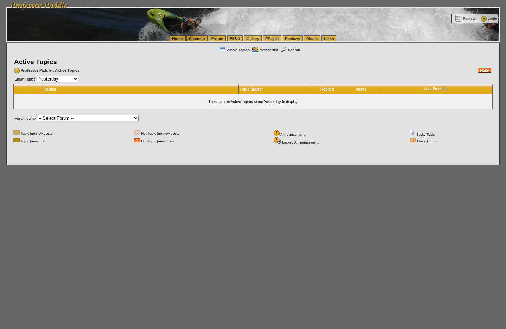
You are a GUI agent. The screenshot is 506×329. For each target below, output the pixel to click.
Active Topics (238, 50)
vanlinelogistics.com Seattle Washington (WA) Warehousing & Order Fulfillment (198, 3)
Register (470, 18)
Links (329, 38)
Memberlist (269, 50)
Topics (50, 89)
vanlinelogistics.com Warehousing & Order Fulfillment (426, 3)
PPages (272, 38)
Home (177, 38)
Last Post (432, 89)
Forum (217, 38)
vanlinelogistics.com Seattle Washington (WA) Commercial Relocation (323, 3)
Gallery (252, 38)
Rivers (312, 38)
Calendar (197, 38)
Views (361, 89)
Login (492, 18)
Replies (327, 89)
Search (294, 50)
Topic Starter (251, 89)
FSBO (235, 38)
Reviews (292, 38)
